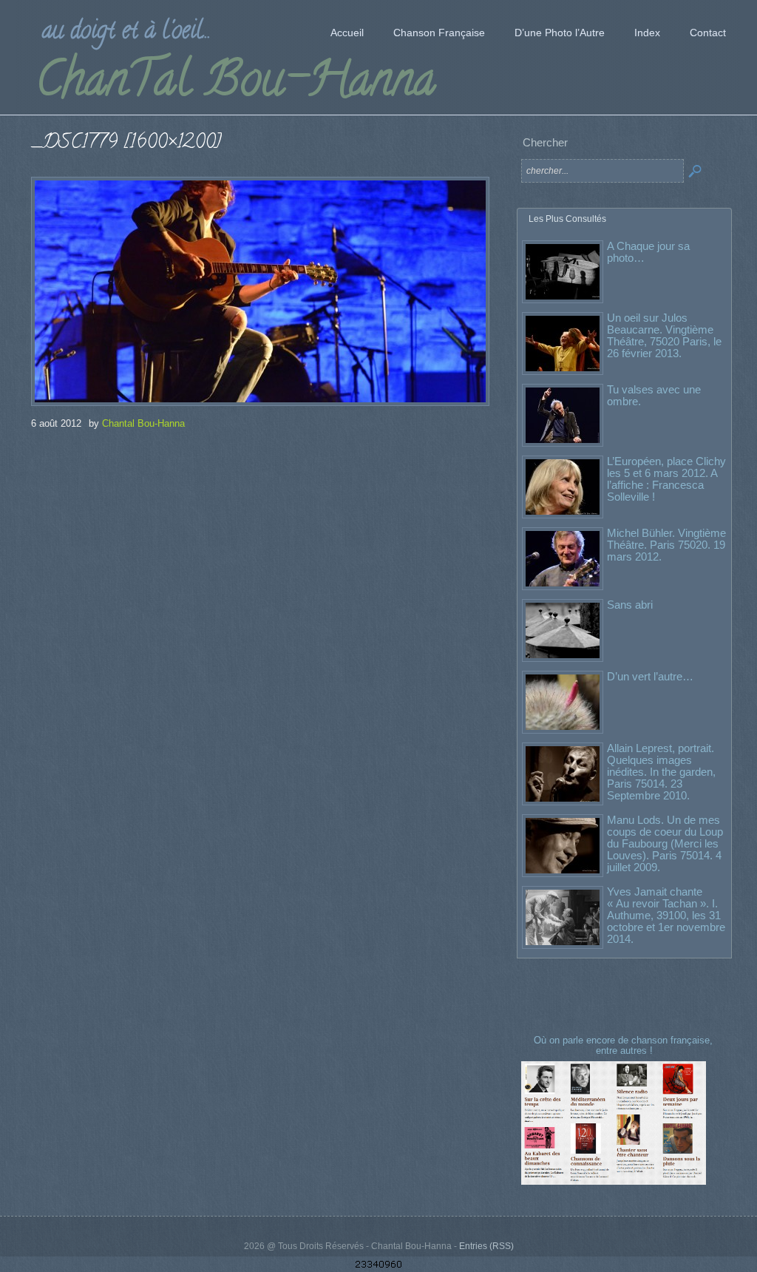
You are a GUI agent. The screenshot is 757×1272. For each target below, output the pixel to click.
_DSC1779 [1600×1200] (126, 144)
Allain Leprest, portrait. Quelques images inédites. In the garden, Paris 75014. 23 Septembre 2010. (661, 772)
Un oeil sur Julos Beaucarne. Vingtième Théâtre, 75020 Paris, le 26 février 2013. (664, 335)
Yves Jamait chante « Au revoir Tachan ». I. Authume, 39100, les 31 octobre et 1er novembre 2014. (666, 915)
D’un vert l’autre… (650, 676)
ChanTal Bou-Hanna (235, 84)
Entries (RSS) (486, 1246)
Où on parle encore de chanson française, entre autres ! (625, 1045)
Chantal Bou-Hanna (143, 423)
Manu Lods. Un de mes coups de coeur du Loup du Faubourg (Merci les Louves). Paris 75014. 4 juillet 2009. (665, 843)
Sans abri (630, 604)
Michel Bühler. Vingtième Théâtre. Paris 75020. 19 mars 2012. (666, 545)
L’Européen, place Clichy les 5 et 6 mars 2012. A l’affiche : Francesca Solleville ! (666, 479)
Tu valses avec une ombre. (654, 395)
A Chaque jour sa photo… (648, 252)
